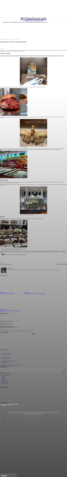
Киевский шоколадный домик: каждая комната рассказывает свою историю (35, 293)
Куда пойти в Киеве (3, 292)
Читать (65, 368)
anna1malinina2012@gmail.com (36, 415)
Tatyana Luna (3, 405)
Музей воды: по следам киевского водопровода (7, 293)
